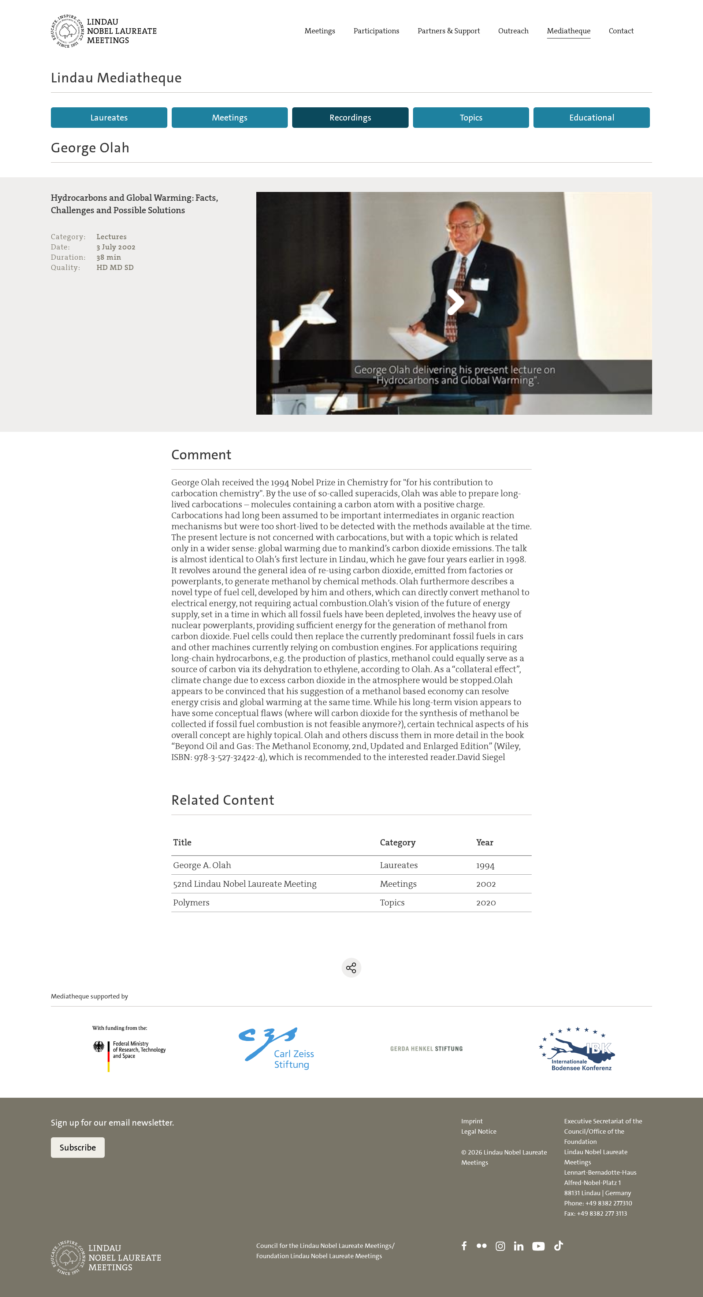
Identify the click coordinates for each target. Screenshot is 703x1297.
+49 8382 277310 (608, 1203)
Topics (471, 117)
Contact (621, 31)
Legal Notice (478, 1131)
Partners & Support (449, 31)
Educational (591, 117)
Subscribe (78, 1147)
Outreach (513, 31)
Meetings (320, 31)
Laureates (109, 117)
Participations (376, 31)
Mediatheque (569, 31)
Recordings (350, 117)
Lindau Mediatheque (116, 78)
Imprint (472, 1121)
